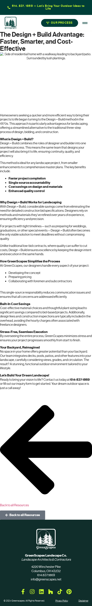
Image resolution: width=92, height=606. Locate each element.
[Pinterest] (69, 591)
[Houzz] (50, 591)
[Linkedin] (41, 591)
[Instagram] (32, 591)
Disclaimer (83, 600)
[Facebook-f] (23, 591)
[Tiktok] (59, 591)
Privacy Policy (61, 600)
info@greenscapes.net (46, 579)
